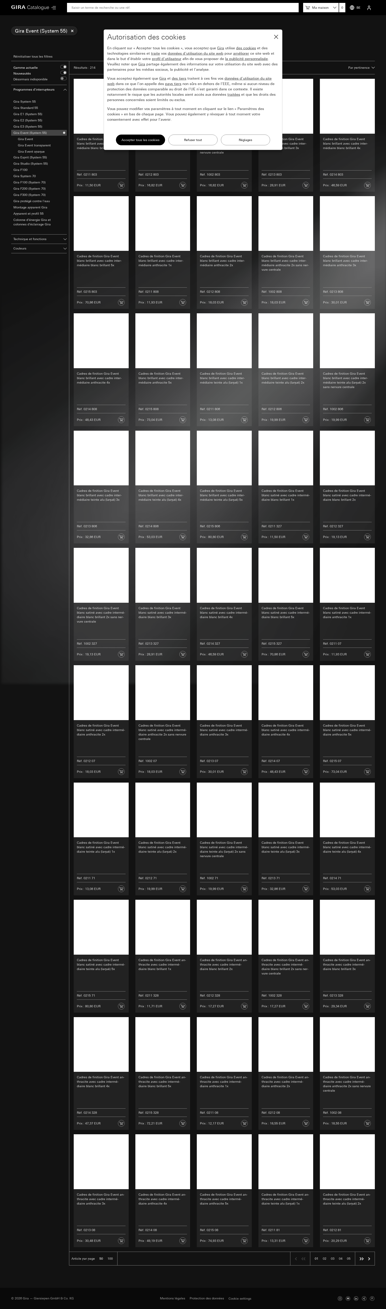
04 (340, 1258)
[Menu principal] (52, 7)
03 (332, 1258)
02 (324, 1258)
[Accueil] (30, 7)
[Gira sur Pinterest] (372, 1298)
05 (348, 1258)
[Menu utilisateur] (369, 7)
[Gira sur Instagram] (340, 1298)
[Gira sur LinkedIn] (356, 1298)
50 (101, 1258)
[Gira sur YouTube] (348, 1298)
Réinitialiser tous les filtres (32, 56)
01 (316, 1258)
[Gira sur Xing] (364, 1298)
